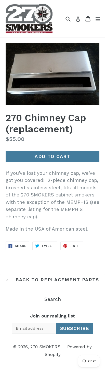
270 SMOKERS (45, 346)
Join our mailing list (52, 315)
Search (52, 299)
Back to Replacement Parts (56, 279)
